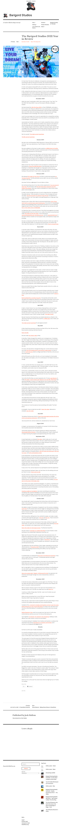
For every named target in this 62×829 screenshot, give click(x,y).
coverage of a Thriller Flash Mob (37, 530)
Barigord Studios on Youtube (54, 23)
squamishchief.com (52, 215)
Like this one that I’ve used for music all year (37, 195)
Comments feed (26, 823)
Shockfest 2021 (35, 547)
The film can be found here (28, 137)
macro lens (24, 508)
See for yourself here (53, 224)
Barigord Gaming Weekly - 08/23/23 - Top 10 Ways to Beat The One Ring (52, 798)
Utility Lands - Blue (50, 786)
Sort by (23, 771)
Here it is (51, 589)
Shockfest (47, 539)
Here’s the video (45, 409)
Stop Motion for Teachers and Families (42, 622)
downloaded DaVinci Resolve (28, 432)
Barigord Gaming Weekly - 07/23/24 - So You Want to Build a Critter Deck (52, 778)
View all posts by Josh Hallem (20, 718)
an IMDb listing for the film (51, 148)
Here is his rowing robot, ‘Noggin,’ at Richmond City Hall (35, 573)
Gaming (34, 24)
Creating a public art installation (29, 491)
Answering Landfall (50, 772)
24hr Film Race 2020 (36, 107)
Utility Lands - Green (51, 765)
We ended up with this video (31, 213)
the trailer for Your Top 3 (34, 176)
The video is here (49, 314)
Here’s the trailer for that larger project (31, 527)
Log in (23, 819)
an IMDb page (46, 318)
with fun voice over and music (46, 451)
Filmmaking (36, 41)
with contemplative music (35, 452)
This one (41, 517)
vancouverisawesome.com (28, 215)
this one (47, 517)
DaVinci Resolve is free (27, 612)
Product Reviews (45, 24)
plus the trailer (30, 411)
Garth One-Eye (29, 351)
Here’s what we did (35, 472)
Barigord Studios (20, 15)
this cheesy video (33, 335)
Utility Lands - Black (50, 769)
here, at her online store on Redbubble (31, 207)
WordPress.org (25, 824)
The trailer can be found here (37, 134)
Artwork (43, 22)
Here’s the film (25, 332)
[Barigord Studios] (31, 5)
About (42, 26)
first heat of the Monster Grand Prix (46, 555)
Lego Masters (53, 378)
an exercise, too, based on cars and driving (39, 616)
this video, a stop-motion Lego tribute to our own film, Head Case (40, 379)
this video (39, 439)
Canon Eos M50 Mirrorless (35, 166)
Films (33, 22)
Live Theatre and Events (36, 27)
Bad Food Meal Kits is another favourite (31, 298)
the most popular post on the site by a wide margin (38, 350)
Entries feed (25, 821)
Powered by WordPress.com (9, 766)
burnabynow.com (39, 215)
